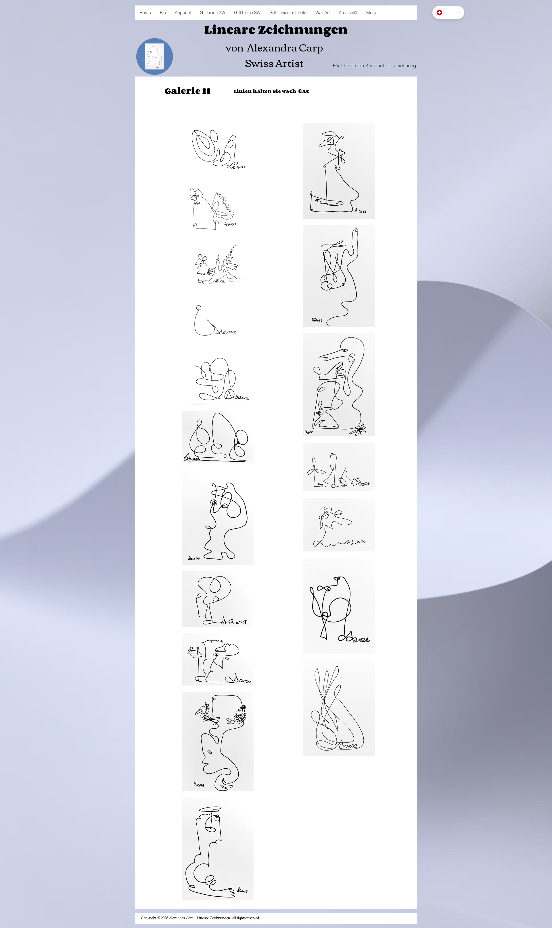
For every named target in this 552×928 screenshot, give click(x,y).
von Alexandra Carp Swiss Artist (274, 55)
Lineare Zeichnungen (276, 29)
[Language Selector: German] (448, 12)
